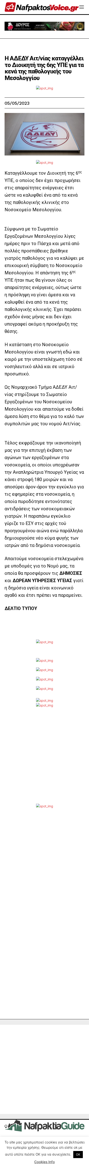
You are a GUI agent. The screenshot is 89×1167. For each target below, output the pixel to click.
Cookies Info (44, 1162)
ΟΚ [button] (78, 1154)
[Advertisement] (44, 759)
